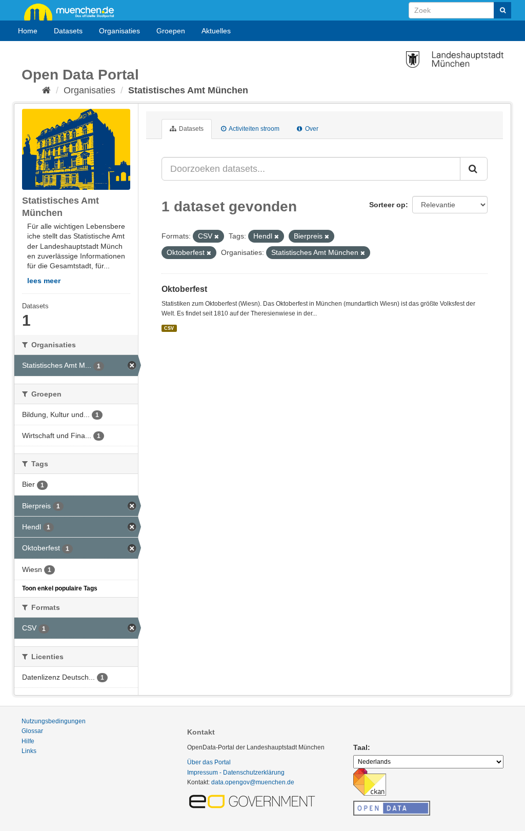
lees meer (43, 280)
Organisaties (119, 31)
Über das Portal (209, 762)
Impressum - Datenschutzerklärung (236, 772)
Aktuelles (216, 31)
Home (27, 31)
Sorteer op (387, 205)
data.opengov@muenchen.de (252, 782)
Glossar (32, 731)
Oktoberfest (184, 289)
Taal (360, 747)
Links (29, 751)
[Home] (46, 90)
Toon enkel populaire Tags (59, 588)
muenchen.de (73, 11)
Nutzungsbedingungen (54, 721)
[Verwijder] (216, 236)
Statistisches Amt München (188, 90)
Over (311, 128)
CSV (169, 328)
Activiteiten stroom (253, 128)
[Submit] (502, 10)
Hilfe (28, 741)
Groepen (170, 31)
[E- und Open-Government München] (253, 800)
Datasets (68, 31)
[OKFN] (391, 805)
